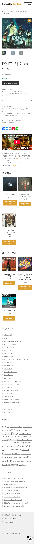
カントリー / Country (10, 344)
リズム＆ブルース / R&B (11, 390)
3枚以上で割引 (8, 335)
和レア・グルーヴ (26, 461)
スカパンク (12, 436)
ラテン (16, 457)
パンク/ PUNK (8, 369)
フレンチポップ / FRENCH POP (12, 381)
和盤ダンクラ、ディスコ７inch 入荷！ (15, 506)
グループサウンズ (20, 430)
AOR (4, 426)
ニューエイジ (10, 443)
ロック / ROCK (8, 393)
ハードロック (24, 443)
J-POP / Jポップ (8, 338)
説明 (3, 100)
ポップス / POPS (8, 387)
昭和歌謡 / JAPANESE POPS (11, 402)
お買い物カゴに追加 (10, 83)
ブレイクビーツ (16, 450)
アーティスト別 (8, 412)
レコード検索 (8, 409)
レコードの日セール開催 (11, 491)
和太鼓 (4, 465)
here (14, 165)
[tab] (17, 100)
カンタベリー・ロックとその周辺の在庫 (15, 487)
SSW (8, 427)
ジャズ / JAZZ (8, 350)
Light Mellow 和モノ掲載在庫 (12, 494)
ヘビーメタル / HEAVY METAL (12, 384)
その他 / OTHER (8, 356)
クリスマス (11, 430)
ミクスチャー (16, 454)
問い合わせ (20, 158)
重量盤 (20, 465)
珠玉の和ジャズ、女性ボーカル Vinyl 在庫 (16, 503)
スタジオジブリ (18, 436)
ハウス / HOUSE (8, 366)
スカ (8, 436)
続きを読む (25, 204)
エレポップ (26, 427)
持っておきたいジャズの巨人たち (13, 478)
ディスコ (12, 439)
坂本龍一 (8, 465)
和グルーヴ (23, 457)
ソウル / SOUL (8, 353)
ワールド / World (8, 396)
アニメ (19, 427)
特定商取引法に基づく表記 (13, 515)
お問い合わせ (8, 522)
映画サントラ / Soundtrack (11, 399)
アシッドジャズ (13, 427)
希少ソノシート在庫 (10, 484)
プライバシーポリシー (11, 519)
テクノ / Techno (8, 362)
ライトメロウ (8, 457)
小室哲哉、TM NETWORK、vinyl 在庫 (14, 481)
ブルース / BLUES (9, 378)
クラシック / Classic (10, 347)
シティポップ (10, 433)
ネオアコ (16, 443)
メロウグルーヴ (24, 454)
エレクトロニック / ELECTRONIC (13, 341)
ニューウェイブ (22, 440)
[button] (29, 20)
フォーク (15, 445)
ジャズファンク (23, 434)
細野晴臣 (14, 465)
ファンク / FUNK (8, 375)
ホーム (6, 11)
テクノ (5, 440)
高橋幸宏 (24, 465)
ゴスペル (27, 430)
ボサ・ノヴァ (8, 454)
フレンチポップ (8, 450)
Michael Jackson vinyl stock (12, 497)
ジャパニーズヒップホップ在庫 (13, 500)
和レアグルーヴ (18, 461)
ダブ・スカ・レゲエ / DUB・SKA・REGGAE (16, 359)
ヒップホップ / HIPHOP (15, 11)
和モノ (11, 461)
